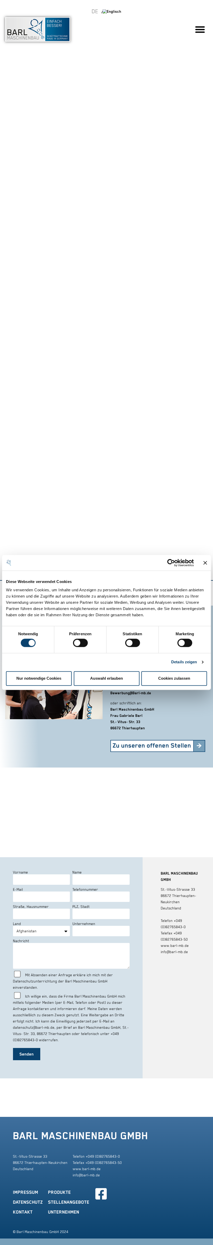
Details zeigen (184, 662)
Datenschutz (28, 1202)
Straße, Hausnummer (31, 907)
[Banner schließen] (205, 563)
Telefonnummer (85, 889)
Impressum (25, 1192)
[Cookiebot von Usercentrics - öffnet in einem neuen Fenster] (171, 563)
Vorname (20, 872)
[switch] (80, 643)
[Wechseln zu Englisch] (112, 11)
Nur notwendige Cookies (38, 678)
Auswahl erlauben (106, 678)
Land (17, 924)
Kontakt (23, 1212)
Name (77, 872)
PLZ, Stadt (81, 907)
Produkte (59, 1192)
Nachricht (21, 941)
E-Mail (18, 889)
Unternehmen (83, 924)
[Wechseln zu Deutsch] (97, 11)
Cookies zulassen (174, 678)
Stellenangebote (68, 1202)
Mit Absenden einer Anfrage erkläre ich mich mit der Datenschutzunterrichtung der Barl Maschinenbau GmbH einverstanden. (63, 981)
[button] (200, 29)
